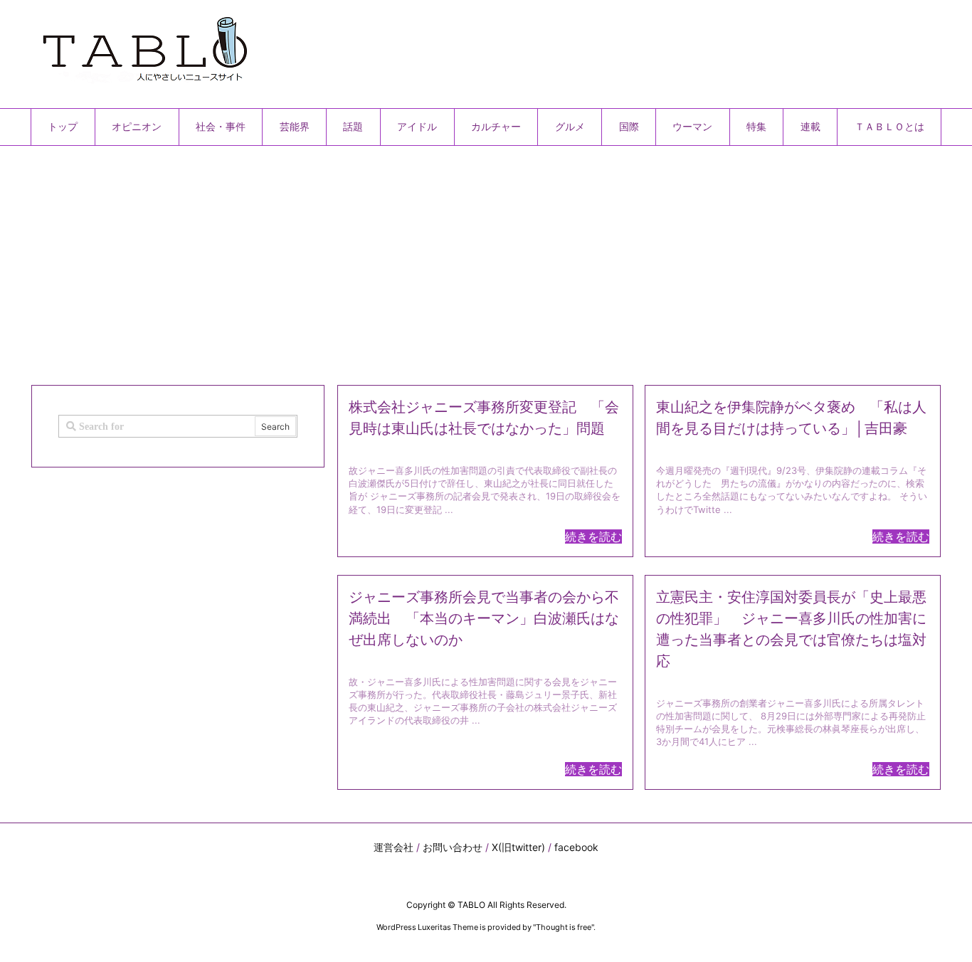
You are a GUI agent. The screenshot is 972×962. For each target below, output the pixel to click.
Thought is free (563, 927)
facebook (576, 847)
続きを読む (593, 536)
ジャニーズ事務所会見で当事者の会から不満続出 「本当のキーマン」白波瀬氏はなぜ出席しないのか (484, 618)
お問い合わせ (452, 847)
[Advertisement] (457, 259)
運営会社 (393, 847)
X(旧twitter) (518, 847)
